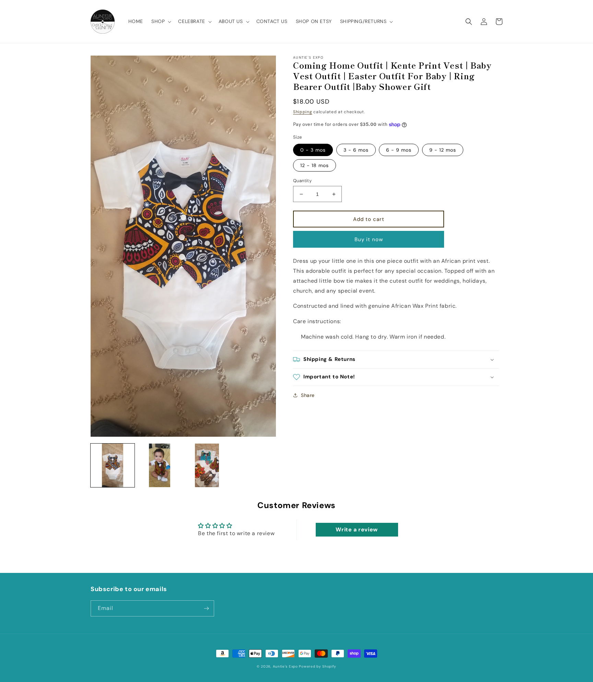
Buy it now (368, 239)
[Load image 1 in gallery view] (113, 465)
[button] (160, 21)
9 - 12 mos (442, 150)
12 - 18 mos (314, 165)
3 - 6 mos (356, 150)
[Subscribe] (206, 608)
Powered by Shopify (317, 666)
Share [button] (308, 395)
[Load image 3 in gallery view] (207, 465)
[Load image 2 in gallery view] (160, 465)
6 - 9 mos (398, 150)
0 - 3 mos (313, 150)
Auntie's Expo (285, 666)
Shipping (302, 112)
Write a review (356, 529)
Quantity (302, 181)
